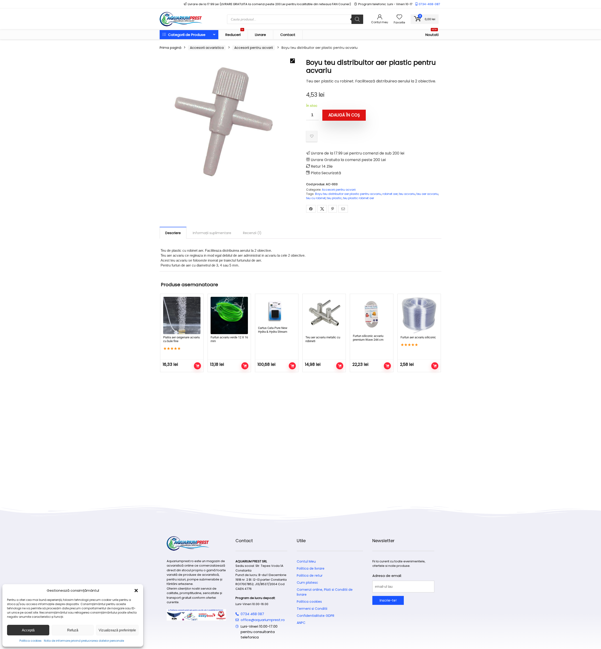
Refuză (72, 630)
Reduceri (234, 33)
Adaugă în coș (344, 115)
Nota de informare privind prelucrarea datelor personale (84, 641)
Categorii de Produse (186, 34)
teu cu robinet (316, 198)
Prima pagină (170, 47)
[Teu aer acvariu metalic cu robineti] (324, 315)
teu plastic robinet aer (358, 198)
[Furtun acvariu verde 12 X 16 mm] (229, 315)
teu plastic (334, 198)
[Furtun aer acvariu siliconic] (419, 315)
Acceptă (28, 630)
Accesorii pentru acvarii (253, 47)
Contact (287, 34)
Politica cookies (30, 641)
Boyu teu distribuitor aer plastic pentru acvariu (348, 194)
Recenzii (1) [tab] (252, 233)
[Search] (357, 19)
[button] (136, 590)
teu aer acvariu (427, 194)
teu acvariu (407, 194)
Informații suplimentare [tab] (212, 233)
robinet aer (390, 194)
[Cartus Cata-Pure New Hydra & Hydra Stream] (276, 311)
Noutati (432, 33)
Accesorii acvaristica (207, 47)
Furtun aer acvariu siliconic (418, 337)
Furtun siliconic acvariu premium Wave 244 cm (368, 337)
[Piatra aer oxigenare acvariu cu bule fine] (181, 315)
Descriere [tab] (173, 233)
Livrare (260, 34)
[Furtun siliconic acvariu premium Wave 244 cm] (371, 315)
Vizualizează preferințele (117, 630)
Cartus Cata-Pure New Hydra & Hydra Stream (272, 329)
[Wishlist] (399, 17)
